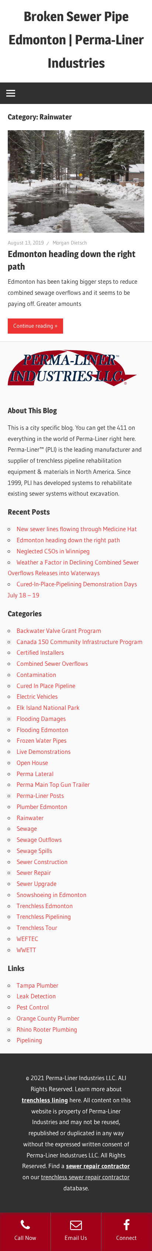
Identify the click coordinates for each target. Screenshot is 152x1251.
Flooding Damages (41, 718)
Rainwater (30, 818)
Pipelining (29, 1040)
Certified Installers (40, 652)
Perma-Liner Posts (40, 795)
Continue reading (33, 325)
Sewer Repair (34, 872)
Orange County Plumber (48, 1018)
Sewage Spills (34, 850)
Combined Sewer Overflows (52, 663)
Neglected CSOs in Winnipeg (53, 551)
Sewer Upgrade (36, 883)
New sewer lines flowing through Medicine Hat (77, 529)
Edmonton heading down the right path (68, 540)
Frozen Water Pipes (41, 740)
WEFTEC (27, 939)
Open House (32, 762)
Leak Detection (36, 996)
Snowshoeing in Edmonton (51, 894)
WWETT (26, 950)
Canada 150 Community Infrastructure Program (79, 641)
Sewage (27, 828)
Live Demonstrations (43, 751)
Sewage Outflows (39, 839)
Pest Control (33, 1007)
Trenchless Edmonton (45, 906)
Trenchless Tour (37, 927)
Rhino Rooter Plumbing (47, 1029)
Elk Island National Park (48, 707)
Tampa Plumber (37, 985)
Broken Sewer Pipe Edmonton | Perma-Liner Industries (76, 39)
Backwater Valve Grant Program (59, 630)
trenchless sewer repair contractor (85, 1177)
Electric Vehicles (37, 696)
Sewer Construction (42, 862)
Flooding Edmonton (42, 730)
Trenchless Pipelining (44, 916)
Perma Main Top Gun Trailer (53, 784)
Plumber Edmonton (42, 806)
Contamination (36, 674)
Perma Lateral (35, 774)
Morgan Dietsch (70, 242)
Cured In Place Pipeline (46, 685)
